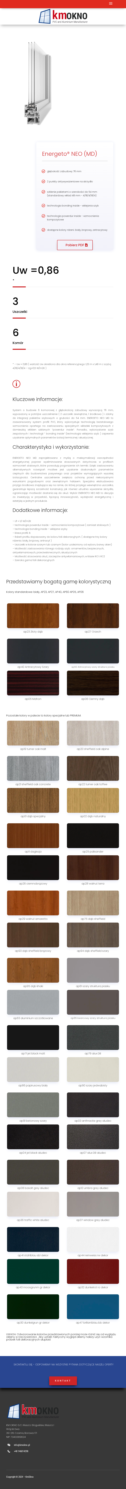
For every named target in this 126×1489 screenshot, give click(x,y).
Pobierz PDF (75, 245)
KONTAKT (63, 1380)
